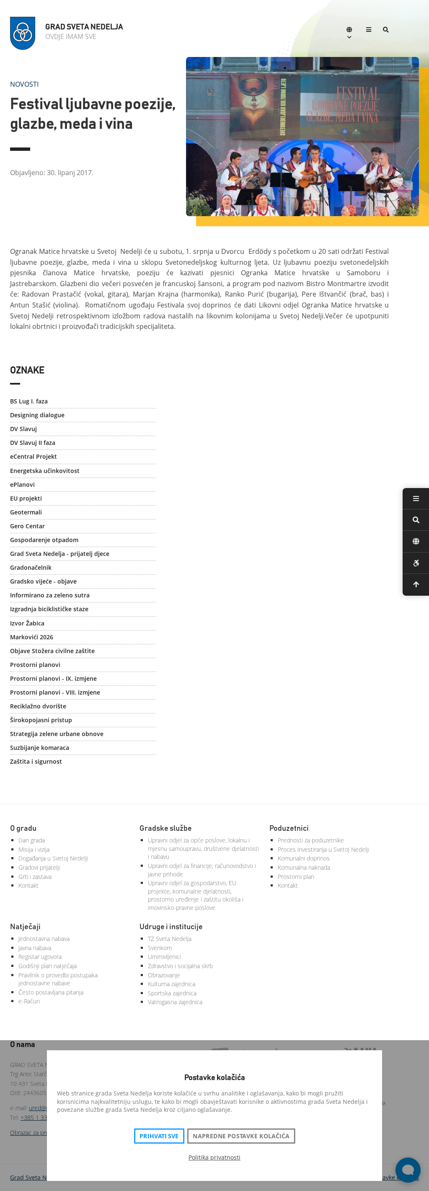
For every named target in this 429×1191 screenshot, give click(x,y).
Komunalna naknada (304, 867)
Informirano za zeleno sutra (50, 595)
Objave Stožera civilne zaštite (52, 651)
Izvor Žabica (27, 623)
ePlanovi (22, 484)
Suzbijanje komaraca (39, 748)
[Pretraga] (386, 30)
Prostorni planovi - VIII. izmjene (55, 692)
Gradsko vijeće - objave (43, 581)
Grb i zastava (35, 877)
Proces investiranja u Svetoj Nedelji (323, 849)
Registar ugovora (40, 957)
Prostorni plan (296, 877)
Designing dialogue (37, 415)
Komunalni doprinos (304, 858)
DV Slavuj (23, 429)
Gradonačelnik (31, 567)
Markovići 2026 (31, 637)
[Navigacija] (368, 30)
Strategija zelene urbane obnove (56, 734)
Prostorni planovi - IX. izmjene (53, 678)
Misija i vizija (33, 849)
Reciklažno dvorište (38, 706)
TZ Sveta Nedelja (169, 939)
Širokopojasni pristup (41, 720)
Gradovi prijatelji (39, 867)
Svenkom (160, 948)
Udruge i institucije (171, 927)
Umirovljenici (164, 957)
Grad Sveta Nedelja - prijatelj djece (59, 554)
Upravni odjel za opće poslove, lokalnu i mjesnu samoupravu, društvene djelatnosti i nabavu (203, 848)
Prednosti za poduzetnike (311, 840)
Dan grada (31, 840)
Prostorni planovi (35, 665)
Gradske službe (166, 828)
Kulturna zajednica (171, 984)
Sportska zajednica (172, 993)
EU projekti (26, 498)
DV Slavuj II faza (32, 443)
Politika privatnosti (214, 1157)
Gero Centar (27, 526)
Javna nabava (34, 948)
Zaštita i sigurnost (36, 761)
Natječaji (25, 927)
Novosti (24, 84)
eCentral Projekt (33, 456)
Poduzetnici (289, 828)
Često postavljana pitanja (50, 992)
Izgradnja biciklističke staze (49, 609)
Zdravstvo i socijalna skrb (180, 966)
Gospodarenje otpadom (44, 540)
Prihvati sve (159, 1136)
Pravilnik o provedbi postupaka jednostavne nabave (58, 979)
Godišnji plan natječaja (47, 966)
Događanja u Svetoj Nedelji (53, 858)
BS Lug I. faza (29, 401)
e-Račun (29, 1001)
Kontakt (28, 885)
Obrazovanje (164, 975)
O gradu (23, 828)
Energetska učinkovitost (45, 471)
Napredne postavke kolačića (241, 1136)
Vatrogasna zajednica (175, 1002)
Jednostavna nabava (44, 939)
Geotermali (26, 512)
